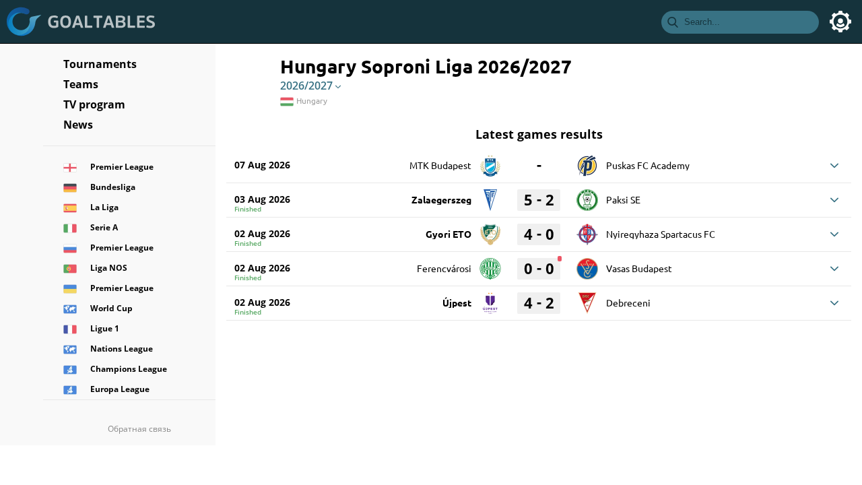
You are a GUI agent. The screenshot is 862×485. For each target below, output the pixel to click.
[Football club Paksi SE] (587, 195)
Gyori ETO (448, 234)
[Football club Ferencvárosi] (490, 264)
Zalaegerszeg (441, 199)
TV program (94, 104)
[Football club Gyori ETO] (490, 230)
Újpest (456, 302)
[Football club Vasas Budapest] (587, 264)
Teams (80, 84)
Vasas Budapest (639, 268)
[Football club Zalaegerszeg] (490, 195)
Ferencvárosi (444, 268)
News (78, 124)
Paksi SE (623, 199)
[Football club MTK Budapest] (490, 161)
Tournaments (100, 64)
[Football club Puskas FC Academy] (587, 161)
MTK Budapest (440, 165)
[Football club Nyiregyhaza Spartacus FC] (587, 230)
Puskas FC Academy (648, 165)
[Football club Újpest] (490, 298)
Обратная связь (139, 428)
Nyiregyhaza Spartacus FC (660, 234)
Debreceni (628, 302)
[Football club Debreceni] (587, 298)
